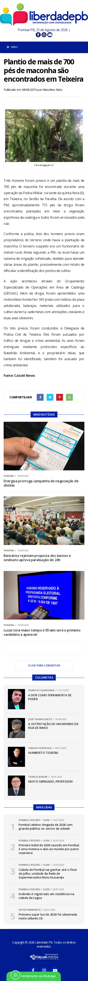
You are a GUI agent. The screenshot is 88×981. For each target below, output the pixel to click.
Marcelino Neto (52, 90)
